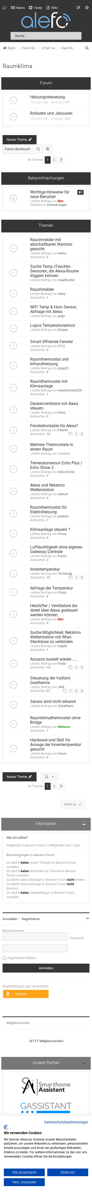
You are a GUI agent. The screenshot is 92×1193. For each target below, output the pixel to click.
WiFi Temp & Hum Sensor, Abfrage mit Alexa (53, 309)
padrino (63, 516)
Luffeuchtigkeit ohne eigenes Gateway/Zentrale (56, 549)
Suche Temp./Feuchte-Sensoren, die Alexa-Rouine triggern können (54, 271)
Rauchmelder (42, 289)
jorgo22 (63, 368)
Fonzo (62, 534)
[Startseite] (46, 21)
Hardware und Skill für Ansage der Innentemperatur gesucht (55, 745)
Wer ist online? (17, 838)
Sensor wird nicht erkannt (53, 701)
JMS (61, 687)
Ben (60, 201)
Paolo (62, 663)
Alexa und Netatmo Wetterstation (47, 487)
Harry (61, 294)
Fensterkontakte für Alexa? (54, 426)
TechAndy (65, 573)
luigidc (62, 646)
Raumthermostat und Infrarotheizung (49, 361)
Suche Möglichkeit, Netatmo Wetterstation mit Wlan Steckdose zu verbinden (55, 637)
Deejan (63, 330)
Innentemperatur (45, 569)
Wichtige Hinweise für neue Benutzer (49, 194)
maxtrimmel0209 (70, 390)
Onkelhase (65, 706)
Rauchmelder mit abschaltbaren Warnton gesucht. (51, 244)
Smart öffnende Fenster (51, 341)
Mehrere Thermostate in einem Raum (51, 447)
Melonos (64, 727)
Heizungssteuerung (47, 97)
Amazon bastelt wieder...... (53, 659)
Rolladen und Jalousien (51, 113)
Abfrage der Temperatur (51, 588)
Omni (61, 412)
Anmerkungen (57, 205)
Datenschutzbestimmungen (66, 1122)
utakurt (63, 494)
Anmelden (10, 919)
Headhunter (66, 280)
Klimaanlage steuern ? (50, 529)
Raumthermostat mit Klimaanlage (48, 383)
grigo (61, 316)
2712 (61, 346)
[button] (61, 159)
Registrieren (31, 919)
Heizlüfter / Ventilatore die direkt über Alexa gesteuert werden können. (54, 610)
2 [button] (54, 160)
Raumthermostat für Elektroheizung (48, 509)
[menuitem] (18, 7)
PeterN (63, 430)
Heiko (62, 253)
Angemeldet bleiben (21, 958)
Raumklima (17, 66)
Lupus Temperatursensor (52, 325)
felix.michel (66, 472)
